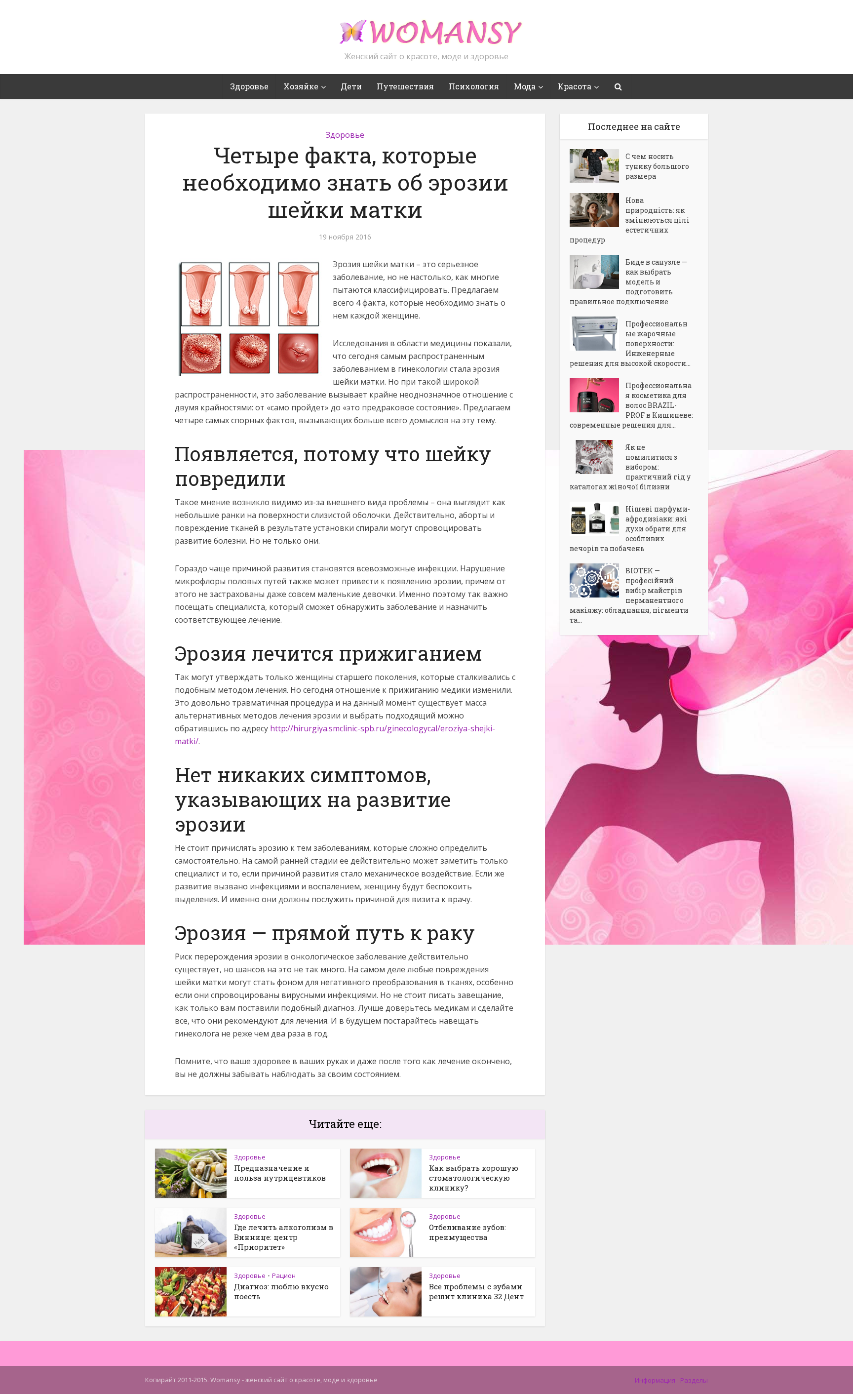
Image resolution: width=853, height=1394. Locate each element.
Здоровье (249, 86)
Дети (351, 86)
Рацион (284, 1275)
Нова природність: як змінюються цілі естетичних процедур (630, 220)
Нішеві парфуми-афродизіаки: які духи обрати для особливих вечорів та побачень (630, 528)
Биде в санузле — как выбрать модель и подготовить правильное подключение (628, 281)
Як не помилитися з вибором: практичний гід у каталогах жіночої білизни (630, 466)
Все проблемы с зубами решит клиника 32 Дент (476, 1291)
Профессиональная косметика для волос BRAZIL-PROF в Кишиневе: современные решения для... (631, 405)
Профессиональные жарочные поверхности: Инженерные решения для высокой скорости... (630, 343)
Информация (655, 1380)
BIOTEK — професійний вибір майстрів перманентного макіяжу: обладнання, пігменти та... (629, 595)
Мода (525, 86)
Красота (574, 86)
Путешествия (405, 86)
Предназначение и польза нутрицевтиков (280, 1173)
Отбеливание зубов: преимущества (467, 1232)
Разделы (694, 1380)
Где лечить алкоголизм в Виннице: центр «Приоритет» (283, 1237)
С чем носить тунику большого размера (657, 166)
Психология (474, 86)
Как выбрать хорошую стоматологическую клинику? (473, 1178)
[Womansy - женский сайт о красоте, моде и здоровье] (426, 27)
